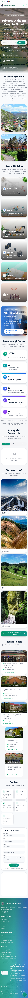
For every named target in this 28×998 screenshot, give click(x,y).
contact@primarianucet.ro (7, 805)
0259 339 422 (19, 794)
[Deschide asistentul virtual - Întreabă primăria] (24, 994)
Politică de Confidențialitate (14, 992)
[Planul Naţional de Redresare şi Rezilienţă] (4, 973)
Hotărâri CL (6, 47)
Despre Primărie (5, 919)
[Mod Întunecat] (25, 1)
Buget (10, 50)
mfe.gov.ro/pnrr (20, 978)
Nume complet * (6, 833)
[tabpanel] (14, 456)
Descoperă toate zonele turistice (14, 633)
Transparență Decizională (7, 938)
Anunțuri (23, 47)
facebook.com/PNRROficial (18, 980)
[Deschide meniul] (25, 5)
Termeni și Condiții (3, 992)
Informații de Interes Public (8, 935)
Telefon (4, 844)
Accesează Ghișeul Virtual (12, 331)
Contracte (18, 50)
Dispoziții (15, 47)
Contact (3, 928)
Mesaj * (4, 855)
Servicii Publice (5, 921)
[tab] (6, 444)
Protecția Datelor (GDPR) (7, 942)
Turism (3, 926)
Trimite (15, 865)
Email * (4, 838)
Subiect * (5, 849)
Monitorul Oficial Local (6, 940)
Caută (20, 42)
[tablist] (14, 444)
